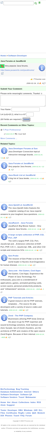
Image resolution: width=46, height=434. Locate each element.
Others (36, 392)
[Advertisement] (23, 29)
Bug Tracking (22, 389)
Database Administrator (12, 392)
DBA (20, 410)
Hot (8, 402)
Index (33, 402)
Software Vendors (9, 397)
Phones (8, 416)
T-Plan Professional (12, 130)
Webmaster (30, 397)
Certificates (11, 413)
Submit (26, 119)
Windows (28, 410)
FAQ (22, 416)
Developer (12, 410)
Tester (3, 410)
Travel (21, 397)
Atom (3, 405)
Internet (27, 392)
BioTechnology (8, 389)
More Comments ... (9, 138)
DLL (41, 410)
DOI (2, 416)
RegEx (21, 413)
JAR (36, 410)
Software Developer (17, 56)
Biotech (41, 413)
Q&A (34, 413)
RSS (39, 402)
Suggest (11, 405)
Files (3, 413)
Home (3, 56)
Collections (24, 402)
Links (28, 413)
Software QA (26, 395)
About (14, 402)
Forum (29, 416)
